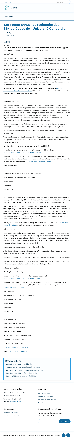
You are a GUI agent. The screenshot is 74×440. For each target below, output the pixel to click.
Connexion (7, 2)
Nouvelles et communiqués (47, 399)
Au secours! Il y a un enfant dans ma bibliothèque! (24, 370)
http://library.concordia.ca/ (17, 351)
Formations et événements (46, 403)
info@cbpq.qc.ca (15, 401)
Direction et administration (12, 416)
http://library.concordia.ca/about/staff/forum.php (21, 278)
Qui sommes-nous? (44, 393)
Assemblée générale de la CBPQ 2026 (19, 364)
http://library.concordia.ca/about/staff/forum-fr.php (22, 152)
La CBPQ (14, 8)
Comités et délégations (10, 412)
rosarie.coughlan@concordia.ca (39, 161)
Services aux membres (45, 396)
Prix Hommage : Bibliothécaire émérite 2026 (22, 373)
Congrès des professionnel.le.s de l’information (23, 367)
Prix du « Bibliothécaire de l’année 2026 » (21, 376)
